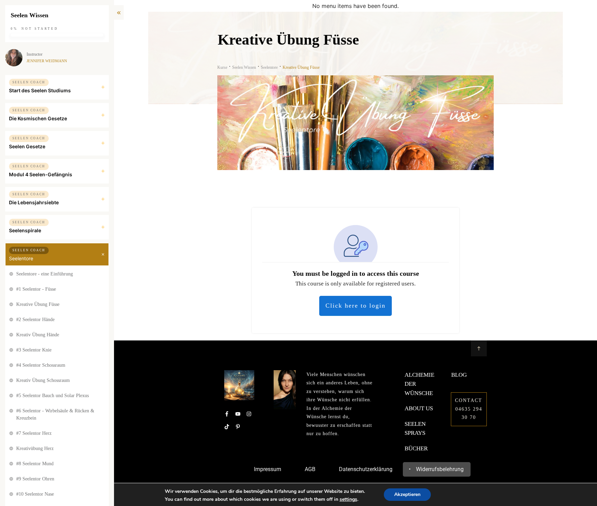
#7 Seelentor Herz (33, 433)
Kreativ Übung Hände (37, 334)
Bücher (416, 448)
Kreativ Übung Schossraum (43, 380)
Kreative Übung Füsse (37, 304)
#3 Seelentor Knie (33, 350)
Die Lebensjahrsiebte (34, 202)
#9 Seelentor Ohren (35, 478)
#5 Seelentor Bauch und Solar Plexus (52, 395)
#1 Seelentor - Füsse (36, 289)
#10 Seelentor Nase (35, 494)
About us (419, 408)
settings (348, 499)
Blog (459, 375)
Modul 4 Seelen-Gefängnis (40, 174)
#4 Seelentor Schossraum (40, 365)
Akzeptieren (407, 494)
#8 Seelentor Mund (35, 463)
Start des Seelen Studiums (40, 90)
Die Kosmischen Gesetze (38, 118)
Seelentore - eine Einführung (44, 274)
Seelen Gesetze (27, 146)
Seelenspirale (25, 230)
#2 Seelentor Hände (35, 319)
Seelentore (21, 258)
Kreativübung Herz (35, 448)
